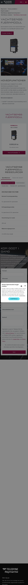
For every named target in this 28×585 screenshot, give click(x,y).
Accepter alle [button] (14, 298)
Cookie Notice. (22, 295)
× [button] (25, 286)
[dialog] (14, 292)
